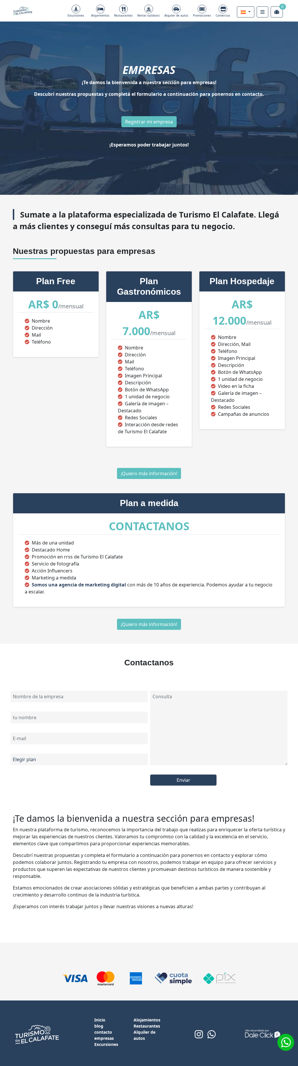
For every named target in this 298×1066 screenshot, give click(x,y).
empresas (104, 1038)
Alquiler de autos (176, 15)
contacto (103, 1032)
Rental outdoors (148, 15)
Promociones (202, 15)
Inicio (99, 1020)
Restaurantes (123, 15)
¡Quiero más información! (149, 473)
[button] (245, 11)
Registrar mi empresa (149, 122)
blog (98, 1026)
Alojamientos (100, 15)
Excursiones (76, 15)
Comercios (223, 15)
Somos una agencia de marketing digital (79, 584)
